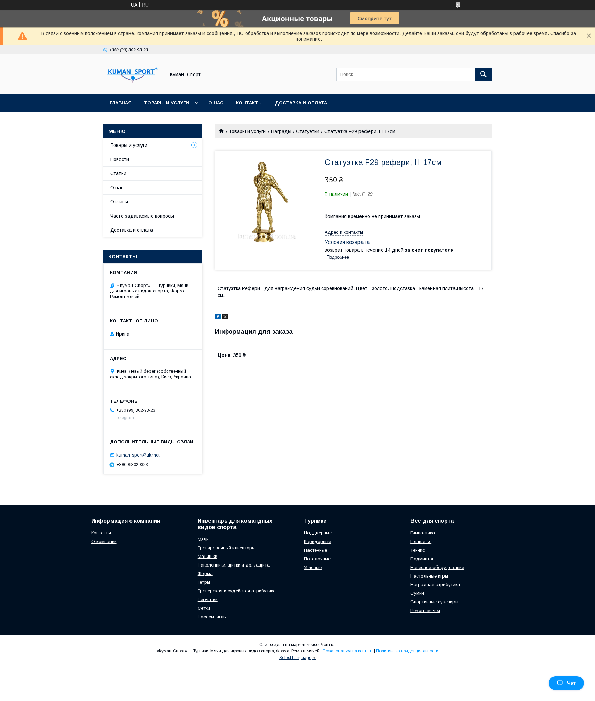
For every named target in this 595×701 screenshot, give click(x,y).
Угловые (313, 567)
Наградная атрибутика (435, 584)
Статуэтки (307, 131)
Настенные (315, 550)
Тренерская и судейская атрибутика (237, 590)
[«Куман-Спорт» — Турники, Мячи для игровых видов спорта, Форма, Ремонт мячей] (132, 85)
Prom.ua (328, 644)
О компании (104, 541)
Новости (119, 159)
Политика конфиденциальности (407, 651)
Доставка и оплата (301, 103)
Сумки (417, 593)
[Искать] (483, 74)
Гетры (204, 582)
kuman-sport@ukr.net (137, 455)
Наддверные (318, 532)
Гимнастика (422, 532)
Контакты (249, 103)
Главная (120, 103)
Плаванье (420, 541)
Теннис (417, 550)
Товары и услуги (166, 103)
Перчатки (208, 599)
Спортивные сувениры (434, 601)
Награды (281, 131)
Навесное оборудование (437, 567)
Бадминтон (422, 558)
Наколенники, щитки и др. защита (234, 565)
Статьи (118, 173)
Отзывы (119, 201)
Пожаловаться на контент (348, 651)
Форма (205, 573)
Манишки (207, 556)
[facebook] (218, 317)
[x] (225, 317)
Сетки (204, 608)
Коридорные (317, 541)
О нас (215, 103)
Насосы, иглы (212, 616)
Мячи (203, 539)
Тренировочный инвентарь (226, 547)
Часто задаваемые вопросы (142, 216)
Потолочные (317, 558)
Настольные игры (429, 576)
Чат (571, 683)
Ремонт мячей (425, 610)
